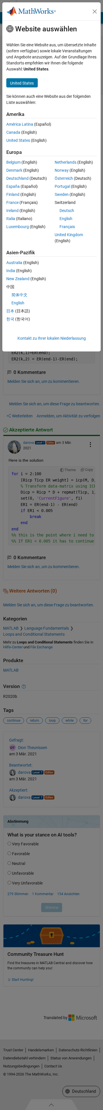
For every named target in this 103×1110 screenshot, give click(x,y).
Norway (62, 170)
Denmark (14, 170)
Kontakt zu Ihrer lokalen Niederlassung (51, 338)
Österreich (64, 178)
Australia (14, 262)
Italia (10, 218)
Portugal (62, 186)
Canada (13, 132)
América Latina (19, 124)
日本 (10, 311)
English (66, 218)
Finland (12, 194)
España (13, 186)
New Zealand (17, 278)
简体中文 (19, 295)
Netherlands (65, 162)
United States (18, 140)
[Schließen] (95, 11)
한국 (10, 319)
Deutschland (17, 178)
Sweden (62, 194)
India (10, 270)
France (12, 202)
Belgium (13, 162)
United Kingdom (69, 234)
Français (67, 226)
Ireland (12, 210)
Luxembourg (17, 226)
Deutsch (67, 210)
